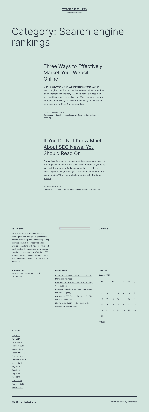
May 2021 (16, 335)
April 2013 (16, 377)
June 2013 (16, 370)
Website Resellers (74, 9)
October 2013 (17, 356)
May (103, 321)
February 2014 (18, 346)
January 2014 (17, 349)
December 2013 (18, 353)
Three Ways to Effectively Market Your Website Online (73, 72)
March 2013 (17, 380)
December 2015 (18, 342)
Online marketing (62, 189)
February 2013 (18, 384)
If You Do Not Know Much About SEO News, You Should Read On (73, 147)
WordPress (132, 402)
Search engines (94, 189)
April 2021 (16, 339)
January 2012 (17, 387)
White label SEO (41, 252)
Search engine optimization (66, 115)
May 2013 (16, 374)
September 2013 (19, 360)
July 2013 (16, 367)
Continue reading (75, 104)
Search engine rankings (87, 115)
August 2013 (17, 363)
